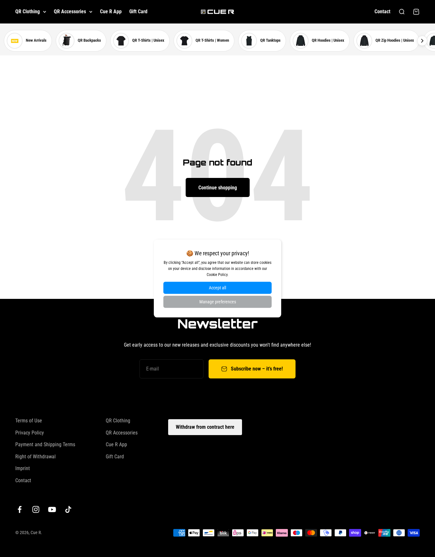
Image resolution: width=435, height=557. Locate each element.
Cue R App (111, 12)
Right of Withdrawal (35, 457)
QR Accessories (70, 12)
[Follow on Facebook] (19, 509)
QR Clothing (27, 12)
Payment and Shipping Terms (45, 444)
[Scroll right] (422, 41)
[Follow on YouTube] (52, 509)
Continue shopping (217, 188)
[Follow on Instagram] (36, 509)
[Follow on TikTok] (68, 509)
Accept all (217, 288)
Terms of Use (28, 421)
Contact (382, 12)
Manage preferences (217, 302)
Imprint (22, 468)
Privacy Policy (29, 433)
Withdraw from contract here (205, 427)
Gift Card (138, 12)
